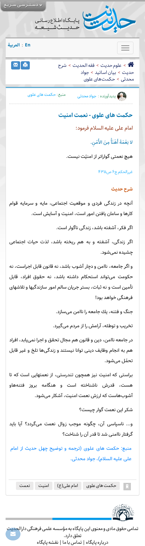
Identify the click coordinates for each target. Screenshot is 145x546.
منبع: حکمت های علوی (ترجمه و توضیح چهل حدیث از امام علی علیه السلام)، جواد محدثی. (71, 454)
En (27, 45)
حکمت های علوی (42, 94)
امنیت (43, 485)
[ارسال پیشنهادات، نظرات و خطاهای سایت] (13, 534)
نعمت (24, 485)
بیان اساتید (105, 72)
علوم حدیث (111, 65)
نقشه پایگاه (47, 542)
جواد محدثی (86, 96)
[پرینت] (25, 65)
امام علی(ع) (67, 485)
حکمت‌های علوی (99, 79)
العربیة (14, 45)
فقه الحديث (83, 65)
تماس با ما (72, 542)
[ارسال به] (15, 65)
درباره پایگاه (97, 542)
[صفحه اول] (131, 65)
